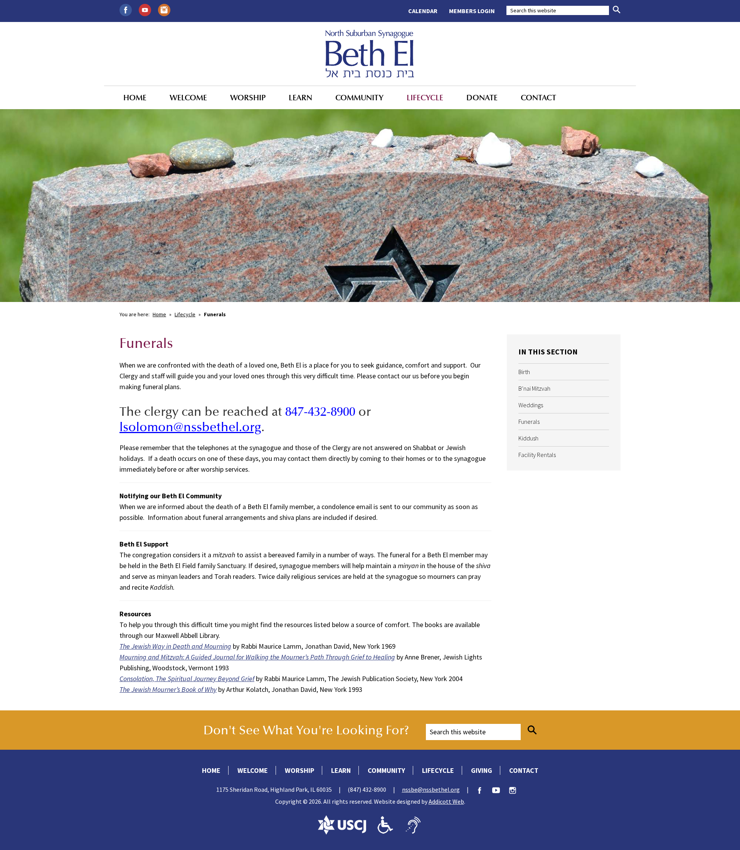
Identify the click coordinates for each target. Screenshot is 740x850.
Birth (524, 372)
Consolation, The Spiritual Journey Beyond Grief (186, 678)
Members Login (472, 11)
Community (359, 97)
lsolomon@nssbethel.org (190, 426)
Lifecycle (425, 97)
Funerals (529, 421)
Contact (538, 97)
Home (134, 97)
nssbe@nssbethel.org (431, 789)
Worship (248, 97)
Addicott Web (446, 801)
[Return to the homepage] (369, 54)
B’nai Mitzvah (534, 388)
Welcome (188, 97)
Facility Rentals (537, 455)
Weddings (530, 405)
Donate (482, 97)
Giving (481, 770)
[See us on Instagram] (164, 9)
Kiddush (528, 438)
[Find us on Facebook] (125, 9)
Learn (300, 97)
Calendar (422, 11)
